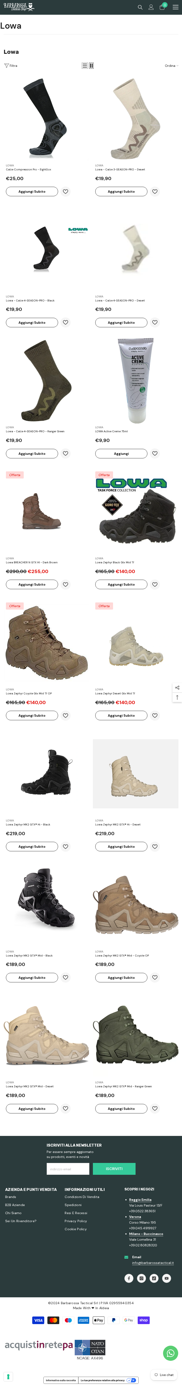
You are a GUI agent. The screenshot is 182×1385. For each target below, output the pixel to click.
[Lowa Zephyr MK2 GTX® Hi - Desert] (135, 774)
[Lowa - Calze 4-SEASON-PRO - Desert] (135, 250)
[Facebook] (128, 1278)
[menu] (175, 7)
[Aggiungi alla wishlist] (65, 192)
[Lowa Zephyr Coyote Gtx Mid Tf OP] (46, 643)
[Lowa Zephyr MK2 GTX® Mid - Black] (46, 905)
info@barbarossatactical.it (153, 1263)
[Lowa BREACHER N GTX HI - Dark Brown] (46, 512)
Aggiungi (121, 453)
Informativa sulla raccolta (61, 1380)
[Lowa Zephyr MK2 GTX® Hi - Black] (46, 774)
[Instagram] (141, 1278)
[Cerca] (140, 7)
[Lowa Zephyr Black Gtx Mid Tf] (135, 512)
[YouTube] (166, 1278)
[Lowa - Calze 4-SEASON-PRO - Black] (46, 250)
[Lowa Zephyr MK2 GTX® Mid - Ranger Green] (135, 1036)
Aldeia (104, 1308)
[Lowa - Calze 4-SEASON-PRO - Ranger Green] (46, 381)
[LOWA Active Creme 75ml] (135, 381)
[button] (85, 66)
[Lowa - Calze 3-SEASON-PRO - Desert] (135, 119)
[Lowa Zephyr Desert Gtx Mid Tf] (135, 643)
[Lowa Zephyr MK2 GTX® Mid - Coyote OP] (135, 905)
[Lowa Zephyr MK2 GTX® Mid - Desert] (46, 1036)
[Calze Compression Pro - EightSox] (46, 119)
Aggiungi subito (32, 191)
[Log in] (151, 7)
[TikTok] (154, 1278)
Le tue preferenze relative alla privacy (103, 1380)
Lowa (10, 165)
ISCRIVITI (114, 1168)
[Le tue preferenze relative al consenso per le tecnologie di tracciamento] (8, 1376)
